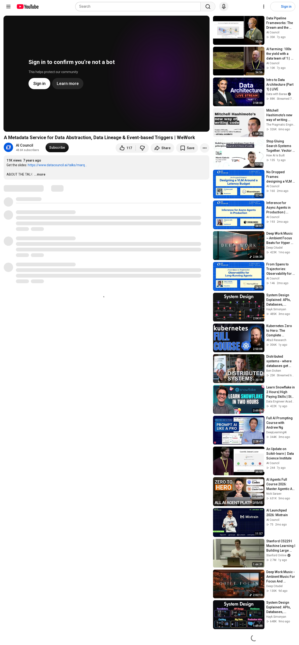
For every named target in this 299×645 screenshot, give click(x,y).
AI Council (24, 145)
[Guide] (8, 6)
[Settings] (264, 6)
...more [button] (39, 174)
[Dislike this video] (142, 148)
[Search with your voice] (223, 6)
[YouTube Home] (27, 6)
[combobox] (139, 6)
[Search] (207, 6)
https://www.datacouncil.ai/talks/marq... (57, 165)
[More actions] (204, 148)
